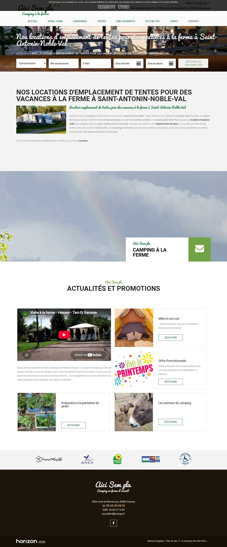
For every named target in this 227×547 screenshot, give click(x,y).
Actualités (152, 21)
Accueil (33, 21)
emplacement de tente (166, 124)
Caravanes (80, 21)
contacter (82, 140)
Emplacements (125, 21)
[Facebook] (113, 523)
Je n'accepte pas (106, 7)
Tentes (101, 21)
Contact (193, 21)
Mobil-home (55, 21)
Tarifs (174, 21)
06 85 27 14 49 (116, 509)
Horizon (26, 541)
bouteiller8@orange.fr (113, 513)
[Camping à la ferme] (199, 249)
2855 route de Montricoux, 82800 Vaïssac (113, 501)
